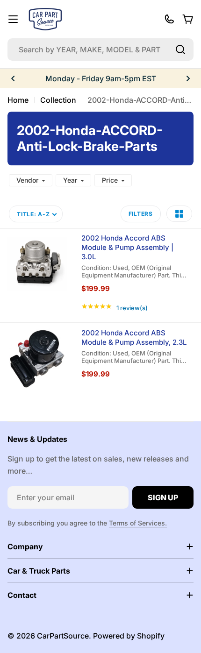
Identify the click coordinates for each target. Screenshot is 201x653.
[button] (13, 78)
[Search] (180, 49)
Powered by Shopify (129, 635)
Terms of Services (137, 523)
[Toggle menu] (13, 19)
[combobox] (100, 49)
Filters (141, 213)
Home (18, 100)
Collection (58, 100)
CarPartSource (63, 635)
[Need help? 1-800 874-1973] (169, 19)
